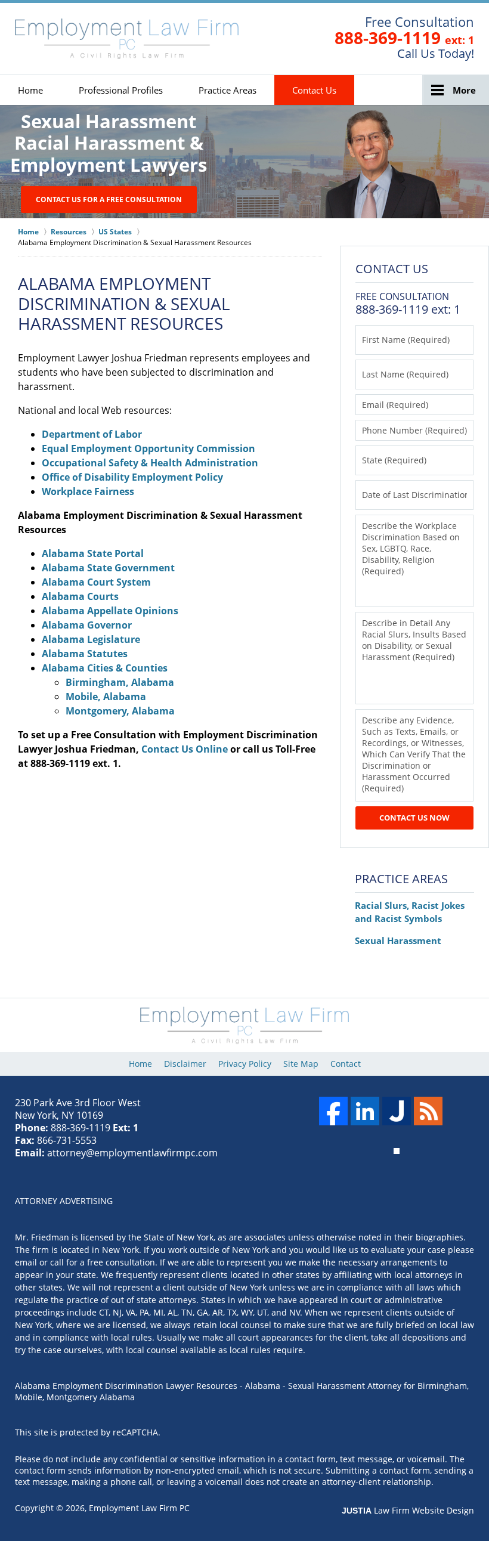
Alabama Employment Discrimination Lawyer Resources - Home (127, 38)
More (464, 90)
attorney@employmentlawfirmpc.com (132, 1152)
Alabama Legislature (91, 639)
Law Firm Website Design (408, 1510)
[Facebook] (333, 1111)
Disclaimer (185, 1063)
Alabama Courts (80, 596)
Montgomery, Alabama (120, 710)
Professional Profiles (121, 90)
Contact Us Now (414, 817)
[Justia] (396, 1111)
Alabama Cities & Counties (105, 667)
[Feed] (428, 1111)
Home (30, 90)
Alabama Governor (87, 625)
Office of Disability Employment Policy (132, 477)
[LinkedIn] (365, 1111)
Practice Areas (227, 90)
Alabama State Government (108, 567)
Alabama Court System (96, 582)
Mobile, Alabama (106, 696)
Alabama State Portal (93, 553)
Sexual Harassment (398, 940)
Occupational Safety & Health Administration (150, 462)
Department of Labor (92, 434)
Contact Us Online (184, 749)
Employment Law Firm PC (139, 1508)
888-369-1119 (388, 37)
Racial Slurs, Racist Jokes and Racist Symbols (410, 911)
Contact (345, 1063)
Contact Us (314, 90)
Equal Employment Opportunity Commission (148, 448)
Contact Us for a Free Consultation (109, 199)
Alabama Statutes (85, 653)
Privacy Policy (244, 1063)
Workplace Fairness (88, 491)
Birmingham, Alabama (120, 682)
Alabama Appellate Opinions (110, 610)
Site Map (300, 1063)
